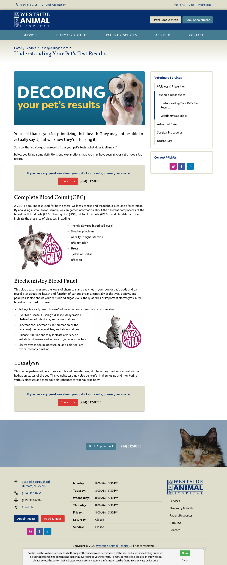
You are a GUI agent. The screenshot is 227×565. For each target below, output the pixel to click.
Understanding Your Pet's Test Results (180, 105)
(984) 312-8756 (90, 181)
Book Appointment (198, 19)
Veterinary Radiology (173, 115)
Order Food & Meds (165, 19)
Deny (185, 560)
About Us (163, 35)
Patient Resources (121, 35)
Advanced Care (167, 124)
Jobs (192, 4)
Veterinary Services (168, 77)
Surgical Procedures (170, 132)
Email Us (27, 507)
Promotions (204, 4)
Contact (196, 35)
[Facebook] (181, 166)
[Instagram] (173, 166)
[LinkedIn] (190, 166)
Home (18, 48)
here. (156, 560)
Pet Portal (180, 4)
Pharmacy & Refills (72, 35)
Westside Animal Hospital (112, 545)
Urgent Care (164, 140)
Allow (185, 553)
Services (30, 35)
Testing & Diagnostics (54, 48)
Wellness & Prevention (171, 86)
